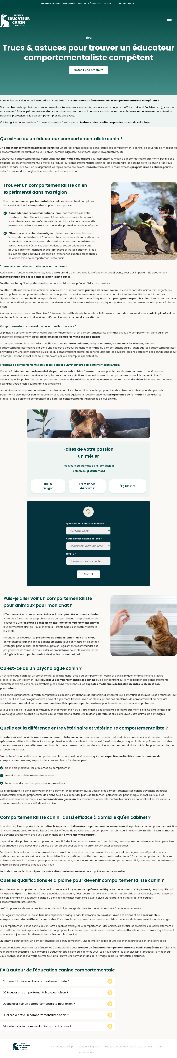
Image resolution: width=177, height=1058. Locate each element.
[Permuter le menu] (172, 20)
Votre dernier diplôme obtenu (83, 538)
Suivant (88, 574)
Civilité (70, 554)
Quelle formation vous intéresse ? (85, 523)
